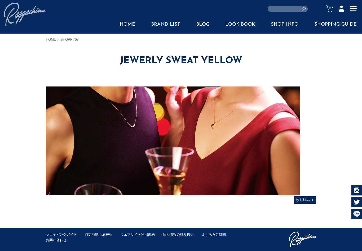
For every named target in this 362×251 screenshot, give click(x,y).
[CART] (329, 9)
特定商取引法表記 (98, 234)
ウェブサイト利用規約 (137, 234)
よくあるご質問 (214, 234)
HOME (127, 24)
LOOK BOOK (240, 24)
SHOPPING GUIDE (335, 24)
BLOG (202, 24)
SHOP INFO (284, 24)
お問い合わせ (56, 240)
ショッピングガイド (61, 234)
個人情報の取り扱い (178, 234)
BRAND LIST (165, 24)
